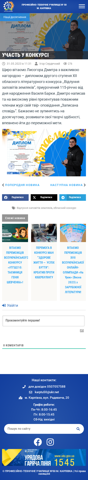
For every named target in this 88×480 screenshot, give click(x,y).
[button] (15, 197)
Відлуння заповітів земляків (34, 207)
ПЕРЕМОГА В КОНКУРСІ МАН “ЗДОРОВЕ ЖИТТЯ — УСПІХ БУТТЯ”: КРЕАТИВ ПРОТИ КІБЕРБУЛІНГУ (43, 262)
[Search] (78, 429)
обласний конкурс (64, 207)
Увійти (12, 305)
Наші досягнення (14, 17)
